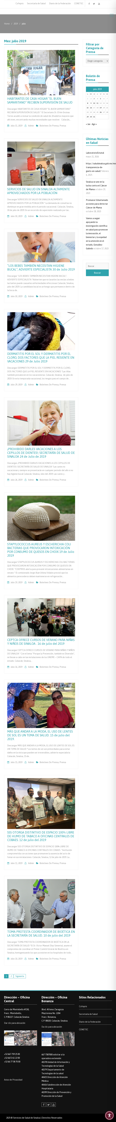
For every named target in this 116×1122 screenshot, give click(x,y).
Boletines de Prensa (49, 125)
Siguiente (19, 976)
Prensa (63, 125)
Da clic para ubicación (52, 1027)
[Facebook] (89, 4)
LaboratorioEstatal (95, 153)
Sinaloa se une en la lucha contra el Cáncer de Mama (96, 186)
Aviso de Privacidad (13, 1080)
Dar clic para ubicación (14, 1023)
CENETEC (78, 3)
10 (94, 103)
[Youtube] (99, 4)
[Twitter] (94, 4)
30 (91, 117)
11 (97, 103)
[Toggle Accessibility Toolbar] (109, 1115)
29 (88, 117)
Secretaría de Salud (36, 3)
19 (101, 108)
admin (31, 125)
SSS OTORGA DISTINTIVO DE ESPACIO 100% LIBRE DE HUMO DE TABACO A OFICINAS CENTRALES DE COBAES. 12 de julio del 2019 (40, 836)
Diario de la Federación (60, 3)
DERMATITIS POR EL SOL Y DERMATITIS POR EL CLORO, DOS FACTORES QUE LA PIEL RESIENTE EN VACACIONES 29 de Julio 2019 (40, 357)
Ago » (94, 124)
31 (94, 117)
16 (91, 108)
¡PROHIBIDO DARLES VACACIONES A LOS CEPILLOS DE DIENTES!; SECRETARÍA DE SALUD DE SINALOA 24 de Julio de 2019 (41, 452)
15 (88, 108)
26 (101, 112)
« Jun (88, 124)
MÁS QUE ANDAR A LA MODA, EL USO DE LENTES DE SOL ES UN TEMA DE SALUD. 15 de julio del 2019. (40, 735)
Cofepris (20, 3)
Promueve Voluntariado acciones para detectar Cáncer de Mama (97, 204)
